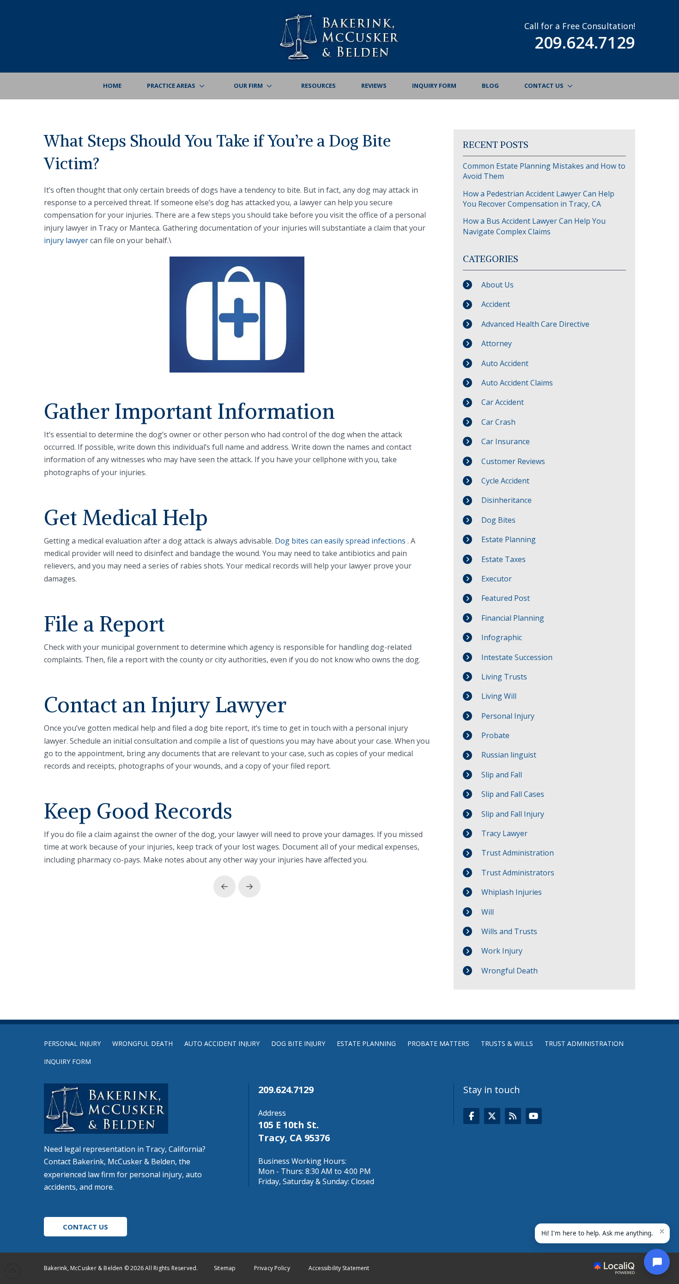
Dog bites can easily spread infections (340, 541)
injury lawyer (66, 240)
